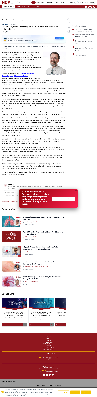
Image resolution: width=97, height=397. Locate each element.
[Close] (94, 392)
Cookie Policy (22, 395)
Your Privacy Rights (63, 392)
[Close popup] (76, 190)
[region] (48, 392)
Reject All (75, 392)
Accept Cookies (86, 392)
